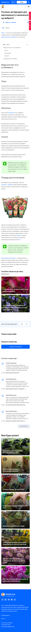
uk (14, 2)
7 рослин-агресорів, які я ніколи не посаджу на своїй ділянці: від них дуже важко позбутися (15, 308)
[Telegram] (8, 599)
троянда (9, 184)
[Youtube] (11, 599)
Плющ (6, 50)
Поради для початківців (10, 58)
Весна (3, 33)
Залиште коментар (9, 342)
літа (19, 239)
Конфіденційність (5, 615)
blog (5, 2)
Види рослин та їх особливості (12, 47)
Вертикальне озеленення (8, 258)
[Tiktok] (15, 599)
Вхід (21, 2)
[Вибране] (29, 2)
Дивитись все (5, 274)
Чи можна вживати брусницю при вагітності (15, 405)
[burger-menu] (29, 6)
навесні (19, 235)
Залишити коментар (15, 346)
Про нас (3, 618)
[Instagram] (5, 599)
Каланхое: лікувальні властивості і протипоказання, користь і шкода (15, 421)
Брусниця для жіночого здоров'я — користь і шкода (16, 389)
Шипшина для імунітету (12, 373)
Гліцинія (6, 56)
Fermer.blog (3, 6)
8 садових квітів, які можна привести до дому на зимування (15, 290)
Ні (26, 324)
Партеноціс (7, 53)
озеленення (11, 112)
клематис (4, 184)
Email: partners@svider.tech (8, 626)
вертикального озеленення (9, 37)
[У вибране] (26, 279)
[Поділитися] (28, 22)
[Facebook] (2, 599)
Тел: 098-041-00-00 (6, 624)
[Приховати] (27, 45)
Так (22, 324)
